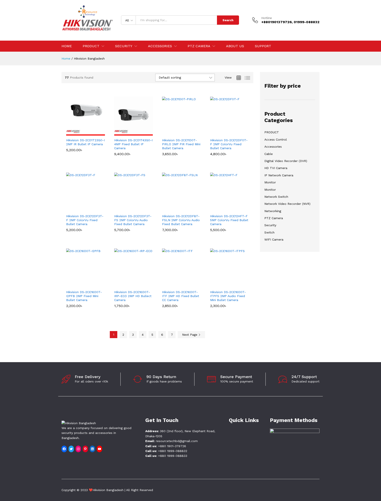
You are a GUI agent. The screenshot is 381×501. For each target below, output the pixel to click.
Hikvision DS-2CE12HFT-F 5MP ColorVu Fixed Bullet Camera (229, 220)
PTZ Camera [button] (199, 46)
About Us (235, 46)
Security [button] (123, 46)
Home (67, 46)
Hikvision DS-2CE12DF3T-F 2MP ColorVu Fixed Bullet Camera (84, 220)
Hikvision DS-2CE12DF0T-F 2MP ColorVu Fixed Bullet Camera (229, 144)
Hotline (266, 18)
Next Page (190, 334)
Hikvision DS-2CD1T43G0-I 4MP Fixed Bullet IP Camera (133, 144)
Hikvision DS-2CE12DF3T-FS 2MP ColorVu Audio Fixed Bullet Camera (132, 220)
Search (227, 20)
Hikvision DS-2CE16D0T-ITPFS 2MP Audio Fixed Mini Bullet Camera (228, 296)
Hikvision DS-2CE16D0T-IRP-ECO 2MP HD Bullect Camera (132, 296)
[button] (80, 133)
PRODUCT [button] (91, 46)
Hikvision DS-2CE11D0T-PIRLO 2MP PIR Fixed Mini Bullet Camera (181, 144)
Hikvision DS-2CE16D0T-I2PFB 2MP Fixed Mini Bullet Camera (84, 296)
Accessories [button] (160, 46)
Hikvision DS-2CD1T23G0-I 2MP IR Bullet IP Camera (85, 142)
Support (263, 46)
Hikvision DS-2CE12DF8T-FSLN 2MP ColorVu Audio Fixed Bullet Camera (181, 220)
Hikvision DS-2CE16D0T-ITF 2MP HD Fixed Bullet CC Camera (180, 296)
